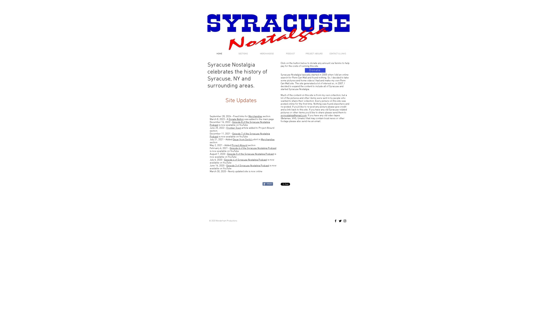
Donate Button (236, 119)
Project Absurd (239, 145)
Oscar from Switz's (243, 139)
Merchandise (255, 116)
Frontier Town (233, 128)
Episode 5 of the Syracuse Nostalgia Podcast (250, 154)
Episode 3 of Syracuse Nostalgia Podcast (247, 165)
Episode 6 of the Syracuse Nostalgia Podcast (253, 148)
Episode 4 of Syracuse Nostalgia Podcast (245, 160)
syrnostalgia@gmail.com (294, 115)
